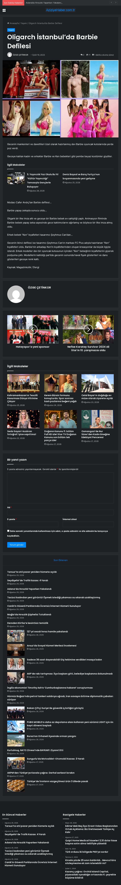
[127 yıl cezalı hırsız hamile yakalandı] (16, 636)
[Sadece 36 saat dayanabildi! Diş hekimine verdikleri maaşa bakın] (16, 664)
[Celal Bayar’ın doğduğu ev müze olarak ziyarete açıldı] (97, 383)
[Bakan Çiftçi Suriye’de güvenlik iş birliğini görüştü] (16, 712)
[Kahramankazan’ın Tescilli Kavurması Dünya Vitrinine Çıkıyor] (23, 383)
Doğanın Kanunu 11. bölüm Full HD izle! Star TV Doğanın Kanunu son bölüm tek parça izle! (60, 436)
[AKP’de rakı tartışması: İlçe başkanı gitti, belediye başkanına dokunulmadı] (16, 678)
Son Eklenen (61, 560)
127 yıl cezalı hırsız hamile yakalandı (47, 631)
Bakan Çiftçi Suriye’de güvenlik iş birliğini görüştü (55, 708)
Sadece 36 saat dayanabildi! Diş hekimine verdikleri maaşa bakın (64, 659)
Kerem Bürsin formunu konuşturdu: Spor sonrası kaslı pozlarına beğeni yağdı (60, 398)
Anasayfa (14, 23)
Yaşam (23, 23)
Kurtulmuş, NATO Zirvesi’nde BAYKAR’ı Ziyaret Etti (35, 750)
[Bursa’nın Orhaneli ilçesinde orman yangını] (16, 740)
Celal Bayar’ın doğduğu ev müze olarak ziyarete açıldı (97, 397)
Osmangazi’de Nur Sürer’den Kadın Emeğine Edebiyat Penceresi (95, 434)
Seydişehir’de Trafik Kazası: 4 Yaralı (27, 580)
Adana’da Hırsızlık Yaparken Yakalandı (44, 2)
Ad (9, 507)
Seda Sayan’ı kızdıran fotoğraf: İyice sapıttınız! (21, 433)
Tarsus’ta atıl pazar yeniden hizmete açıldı (32, 571)
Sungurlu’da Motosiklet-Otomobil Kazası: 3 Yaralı (55, 758)
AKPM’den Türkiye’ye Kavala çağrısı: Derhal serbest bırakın (41, 772)
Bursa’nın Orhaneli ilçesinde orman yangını (51, 736)
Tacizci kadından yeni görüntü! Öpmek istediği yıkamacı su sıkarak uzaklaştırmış (53, 597)
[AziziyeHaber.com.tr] (60, 10)
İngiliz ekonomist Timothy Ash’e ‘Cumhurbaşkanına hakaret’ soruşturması (50, 687)
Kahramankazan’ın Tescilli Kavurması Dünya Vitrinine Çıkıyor (22, 398)
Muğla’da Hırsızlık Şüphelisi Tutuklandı (29, 614)
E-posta (12, 519)
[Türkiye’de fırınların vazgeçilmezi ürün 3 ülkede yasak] (16, 786)
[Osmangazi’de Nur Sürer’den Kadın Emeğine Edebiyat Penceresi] (97, 419)
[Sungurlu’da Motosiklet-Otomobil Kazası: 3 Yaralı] (16, 763)
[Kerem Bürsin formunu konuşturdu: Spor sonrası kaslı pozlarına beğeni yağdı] (60, 383)
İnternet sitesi (70, 519)
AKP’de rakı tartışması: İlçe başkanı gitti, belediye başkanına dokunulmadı (70, 673)
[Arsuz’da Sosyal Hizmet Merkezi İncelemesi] (16, 650)
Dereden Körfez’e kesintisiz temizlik (27, 623)
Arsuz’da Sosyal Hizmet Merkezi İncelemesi (51, 645)
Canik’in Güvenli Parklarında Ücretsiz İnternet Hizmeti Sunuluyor (44, 606)
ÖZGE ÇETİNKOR (20, 55)
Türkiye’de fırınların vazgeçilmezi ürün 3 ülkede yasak (57, 781)
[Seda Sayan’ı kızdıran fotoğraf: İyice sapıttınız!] (23, 419)
